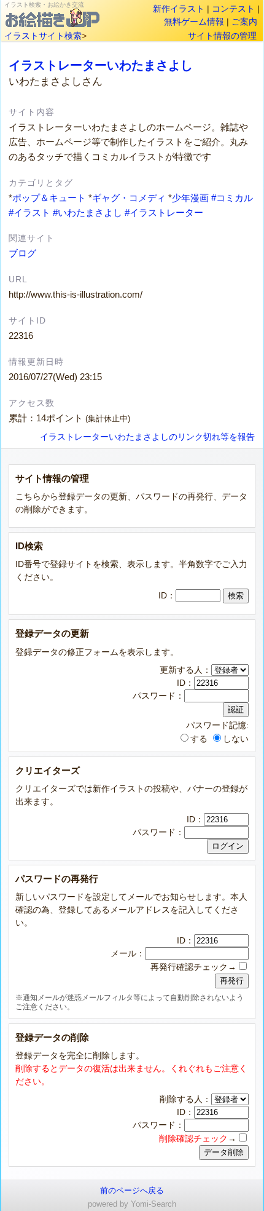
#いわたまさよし (87, 212)
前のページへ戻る (132, 1190)
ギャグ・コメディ (129, 198)
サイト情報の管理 (222, 36)
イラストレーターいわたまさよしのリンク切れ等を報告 (147, 437)
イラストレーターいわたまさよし (101, 65)
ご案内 (244, 21)
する (199, 739)
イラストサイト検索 (43, 36)
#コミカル (232, 198)
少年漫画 (190, 198)
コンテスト (233, 9)
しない (236, 739)
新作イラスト (178, 9)
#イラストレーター (164, 212)
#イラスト (29, 212)
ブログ (22, 253)
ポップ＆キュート (49, 198)
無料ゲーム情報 (194, 21)
